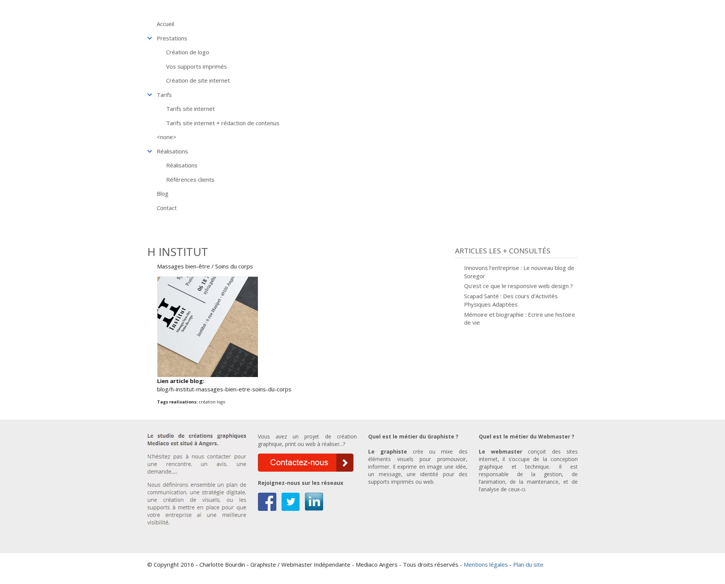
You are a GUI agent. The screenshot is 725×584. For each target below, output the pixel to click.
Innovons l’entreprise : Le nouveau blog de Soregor (519, 272)
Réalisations (172, 151)
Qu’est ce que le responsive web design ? (518, 286)
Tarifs (164, 94)
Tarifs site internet (190, 108)
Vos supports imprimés (196, 66)
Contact (167, 208)
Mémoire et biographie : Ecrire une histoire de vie (519, 318)
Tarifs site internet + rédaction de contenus (222, 123)
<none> (166, 137)
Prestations (172, 38)
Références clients (190, 179)
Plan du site (528, 564)
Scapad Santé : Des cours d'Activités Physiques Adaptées (511, 300)
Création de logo (187, 52)
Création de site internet (198, 80)
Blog (162, 193)
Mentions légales (486, 564)
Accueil (165, 24)
